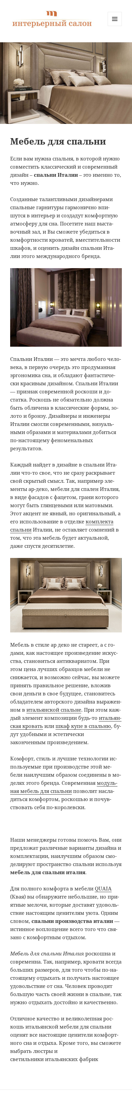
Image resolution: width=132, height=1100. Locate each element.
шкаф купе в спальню (83, 725)
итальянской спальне (53, 709)
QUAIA (103, 888)
